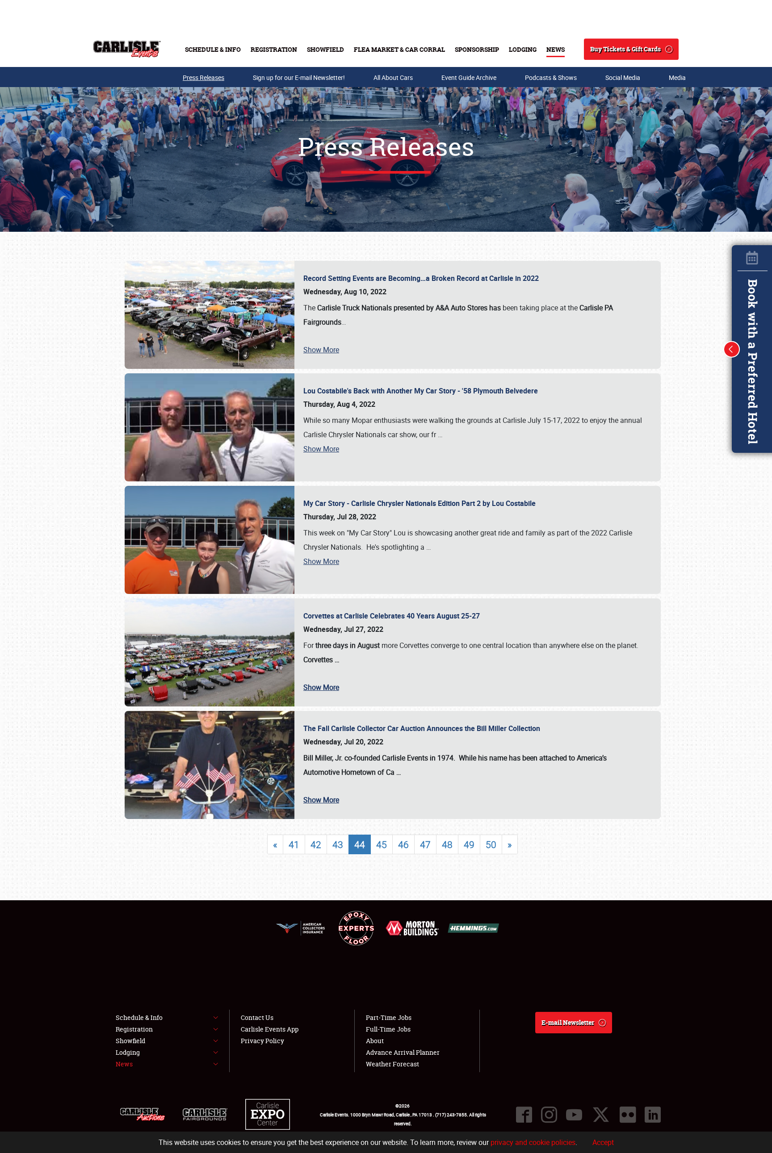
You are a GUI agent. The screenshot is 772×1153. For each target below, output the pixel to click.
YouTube (574, 1115)
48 (447, 844)
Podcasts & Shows (551, 77)
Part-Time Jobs (388, 1017)
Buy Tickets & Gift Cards (625, 49)
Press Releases (203, 77)
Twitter (601, 1115)
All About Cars (393, 77)
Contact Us (257, 1017)
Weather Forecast (392, 1064)
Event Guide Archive (468, 77)
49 (469, 844)
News (555, 49)
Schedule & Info (213, 49)
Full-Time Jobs (388, 1029)
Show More (321, 350)
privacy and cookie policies (533, 1142)
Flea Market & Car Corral (399, 49)
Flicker (628, 1115)
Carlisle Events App (269, 1029)
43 (337, 844)
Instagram (549, 1115)
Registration (274, 49)
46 (403, 844)
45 (381, 844)
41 (294, 844)
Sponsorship (477, 49)
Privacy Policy (262, 1040)
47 (425, 844)
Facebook (524, 1115)
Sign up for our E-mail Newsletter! (299, 77)
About (375, 1040)
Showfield (325, 49)
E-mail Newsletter (567, 1022)
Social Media (622, 77)
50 (491, 844)
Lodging (523, 49)
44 (359, 844)
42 (315, 844)
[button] (731, 349)
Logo (127, 49)
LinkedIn (653, 1115)
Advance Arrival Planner (403, 1052)
